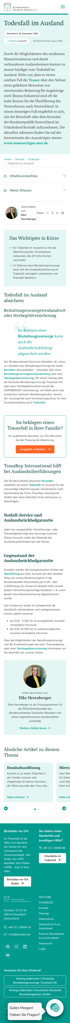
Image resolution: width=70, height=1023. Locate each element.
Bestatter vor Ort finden (17, 881)
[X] (48, 213)
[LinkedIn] (57, 213)
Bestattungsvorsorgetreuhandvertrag (27, 374)
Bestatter (10, 370)
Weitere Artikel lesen (33, 728)
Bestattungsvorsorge (36, 336)
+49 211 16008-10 (19, 927)
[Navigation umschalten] (63, 6)
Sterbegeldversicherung (19, 378)
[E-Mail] (62, 213)
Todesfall (39, 402)
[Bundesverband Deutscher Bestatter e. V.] (21, 6)
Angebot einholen (33, 449)
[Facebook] (52, 213)
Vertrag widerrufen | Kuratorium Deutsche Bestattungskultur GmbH (35, 992)
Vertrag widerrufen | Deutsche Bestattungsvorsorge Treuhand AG (35, 981)
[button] (64, 809)
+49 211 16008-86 (53, 848)
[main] (35, 471)
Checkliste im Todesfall (52, 858)
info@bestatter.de (19, 934)
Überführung (12, 574)
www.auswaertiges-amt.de (26, 143)
